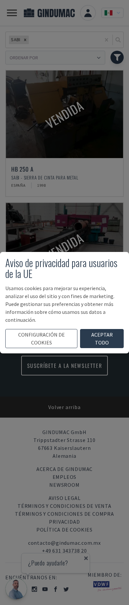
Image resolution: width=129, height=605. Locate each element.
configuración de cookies (41, 338)
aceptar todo (102, 338)
